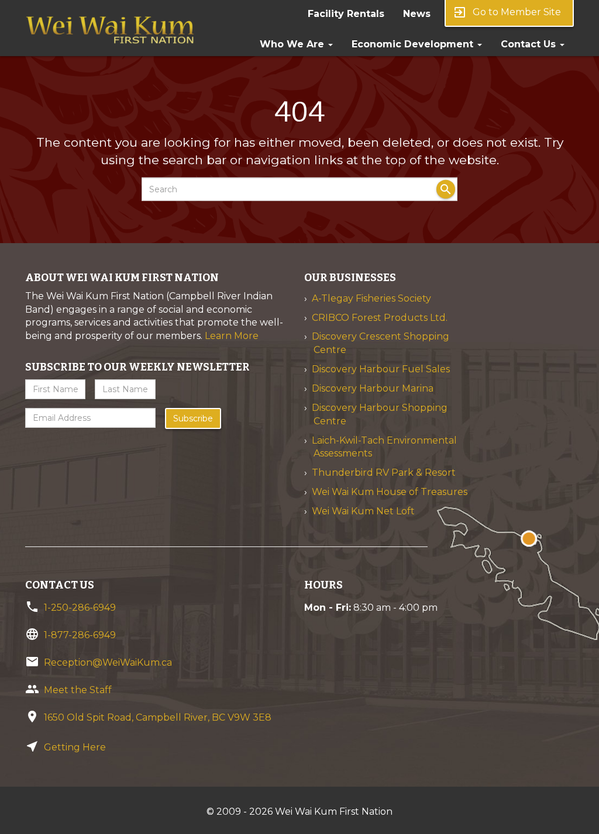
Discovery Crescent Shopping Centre (380, 343)
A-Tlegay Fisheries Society (371, 298)
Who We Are (293, 44)
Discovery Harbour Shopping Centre (379, 414)
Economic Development (414, 44)
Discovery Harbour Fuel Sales (381, 369)
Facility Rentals (346, 13)
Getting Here (75, 747)
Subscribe (193, 418)
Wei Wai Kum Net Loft (363, 511)
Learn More (232, 335)
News (417, 13)
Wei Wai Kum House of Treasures (389, 491)
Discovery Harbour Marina (372, 388)
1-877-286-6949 (80, 635)
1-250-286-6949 (80, 607)
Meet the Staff (78, 689)
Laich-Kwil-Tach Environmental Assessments (384, 447)
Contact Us (530, 44)
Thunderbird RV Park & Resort (384, 472)
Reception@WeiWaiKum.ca (108, 662)
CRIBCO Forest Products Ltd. (379, 317)
